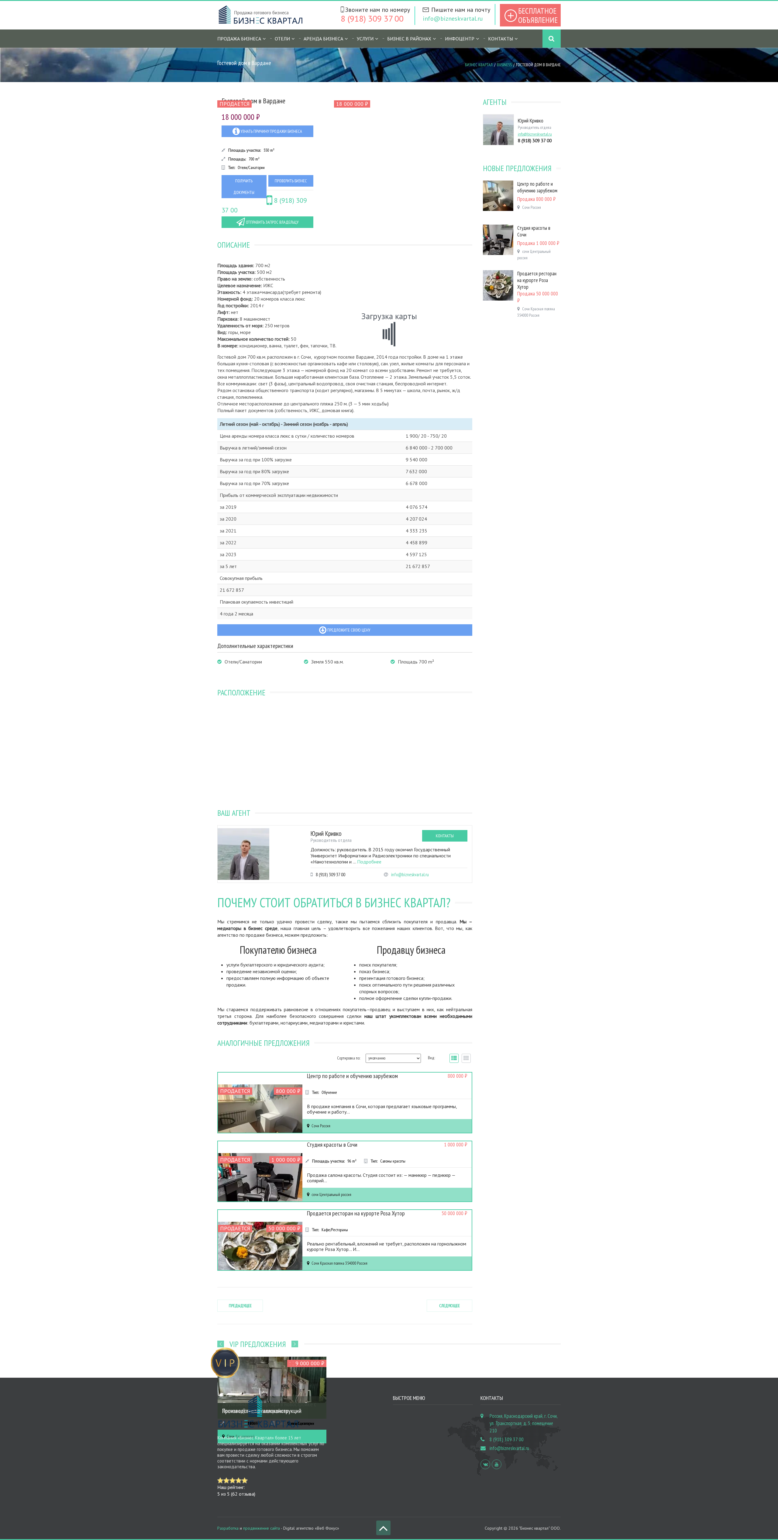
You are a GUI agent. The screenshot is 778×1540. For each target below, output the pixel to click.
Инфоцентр (459, 39)
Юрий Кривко (326, 833)
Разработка (228, 1528)
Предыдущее (240, 1305)
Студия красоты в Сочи (332, 1145)
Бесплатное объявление (538, 15)
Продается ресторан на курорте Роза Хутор (356, 1213)
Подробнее (369, 862)
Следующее (449, 1305)
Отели (282, 39)
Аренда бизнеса (323, 39)
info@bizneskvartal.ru (453, 18)
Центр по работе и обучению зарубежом (352, 1076)
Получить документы (243, 186)
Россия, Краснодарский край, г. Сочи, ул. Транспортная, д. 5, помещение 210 (523, 1423)
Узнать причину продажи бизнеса (271, 131)
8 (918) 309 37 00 (372, 18)
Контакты (500, 39)
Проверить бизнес (291, 181)
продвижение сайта (261, 1528)
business (504, 64)
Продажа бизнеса (239, 39)
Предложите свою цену (348, 630)
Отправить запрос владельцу (271, 222)
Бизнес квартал (479, 64)
